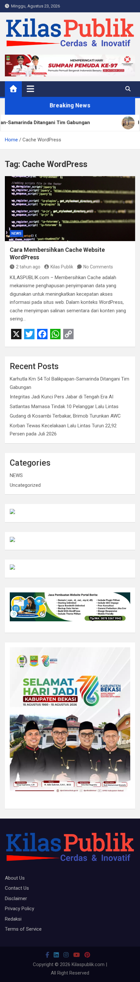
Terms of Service (23, 929)
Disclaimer (16, 898)
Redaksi (13, 919)
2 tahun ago (28, 266)
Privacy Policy (19, 908)
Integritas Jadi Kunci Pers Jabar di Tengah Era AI (61, 397)
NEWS (16, 233)
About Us (15, 878)
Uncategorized (25, 485)
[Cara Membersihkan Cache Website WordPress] (70, 208)
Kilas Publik (61, 266)
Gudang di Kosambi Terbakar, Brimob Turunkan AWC (65, 416)
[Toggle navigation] (30, 88)
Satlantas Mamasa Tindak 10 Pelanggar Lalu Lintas (64, 406)
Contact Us (17, 888)
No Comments (98, 266)
